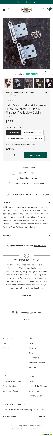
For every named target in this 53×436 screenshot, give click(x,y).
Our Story (7, 343)
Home (8, 92)
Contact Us (34, 391)
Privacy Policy (36, 428)
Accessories (34, 367)
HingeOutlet (22, 426)
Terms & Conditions (19, 428)
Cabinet (32, 348)
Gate (31, 353)
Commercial (34, 358)
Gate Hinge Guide (10, 391)
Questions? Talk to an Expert (28, 195)
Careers (6, 348)
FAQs (31, 381)
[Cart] (48, 9)
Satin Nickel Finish (35, 138)
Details (6, 202)
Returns (7, 235)
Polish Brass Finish (15, 138)
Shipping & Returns (37, 395)
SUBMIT (42, 416)
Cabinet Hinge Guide (12, 381)
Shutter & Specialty (37, 362)
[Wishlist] (43, 10)
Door (31, 343)
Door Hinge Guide (10, 386)
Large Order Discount (38, 386)
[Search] (9, 9)
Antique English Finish (32, 132)
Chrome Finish (13, 132)
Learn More (26, 296)
